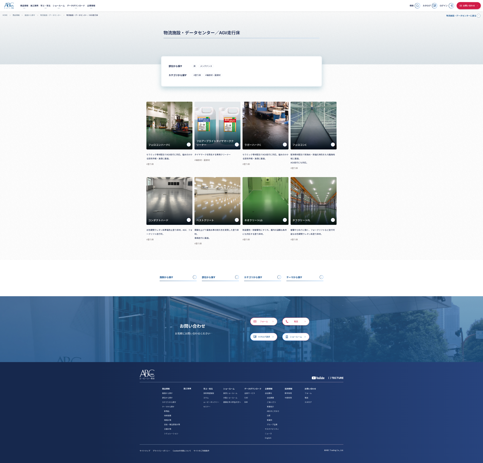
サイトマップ (145, 450)
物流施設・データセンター (50, 15)
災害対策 (167, 429)
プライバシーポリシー (161, 450)
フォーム (308, 393)
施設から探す (30, 15)
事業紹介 (270, 406)
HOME (5, 15)
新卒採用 (288, 393)
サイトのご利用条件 (201, 450)
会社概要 (270, 397)
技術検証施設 (208, 393)
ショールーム (229, 388)
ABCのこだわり (273, 411)
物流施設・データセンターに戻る (461, 15)
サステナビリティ (272, 429)
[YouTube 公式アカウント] (318, 378)
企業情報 (268, 388)
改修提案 (167, 415)
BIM (246, 402)
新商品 (166, 411)
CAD (246, 397)
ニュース (268, 433)
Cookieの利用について (182, 450)
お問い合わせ (310, 388)
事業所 (269, 420)
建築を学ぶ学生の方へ (232, 402)
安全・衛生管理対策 (172, 424)
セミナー (206, 406)
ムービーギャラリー (211, 402)
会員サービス (249, 393)
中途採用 (288, 397)
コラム (206, 397)
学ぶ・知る (208, 388)
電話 (306, 397)
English (268, 438)
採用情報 (288, 388)
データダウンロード (252, 388)
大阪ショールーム (230, 397)
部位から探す (167, 397)
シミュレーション (171, 433)
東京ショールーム (230, 393)
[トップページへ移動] (9, 6)
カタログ (308, 402)
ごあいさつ (271, 402)
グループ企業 (272, 424)
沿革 (268, 415)
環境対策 (167, 420)
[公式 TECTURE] (335, 378)
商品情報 (16, 15)
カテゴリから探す (169, 402)
